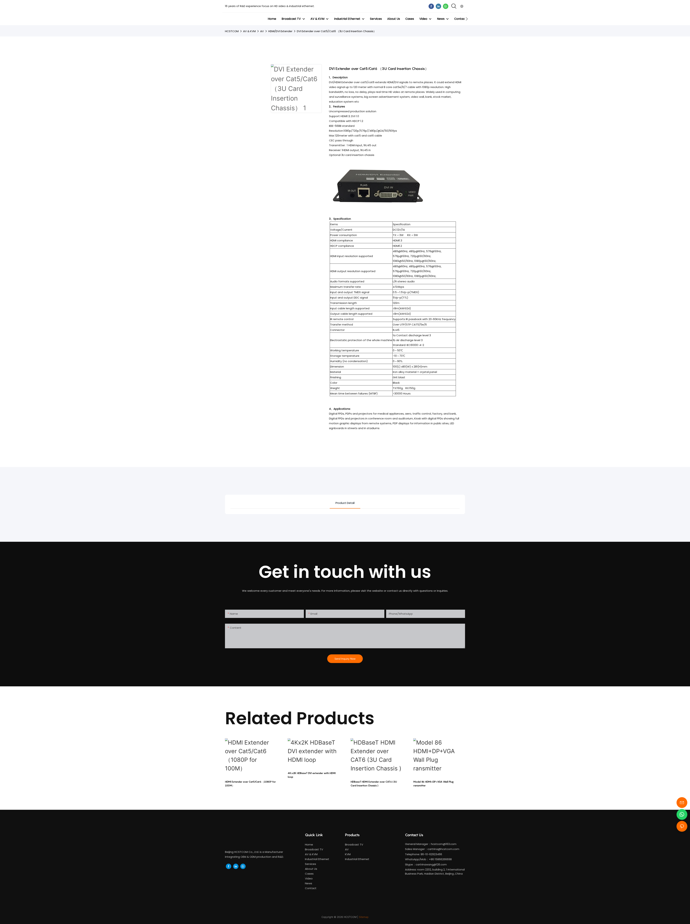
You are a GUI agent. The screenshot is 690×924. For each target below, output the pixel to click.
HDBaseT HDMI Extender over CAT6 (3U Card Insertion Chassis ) (374, 783)
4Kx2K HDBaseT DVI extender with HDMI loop (312, 774)
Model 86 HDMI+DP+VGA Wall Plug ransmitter (433, 783)
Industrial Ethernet (357, 859)
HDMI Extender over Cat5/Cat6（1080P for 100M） (250, 783)
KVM (348, 854)
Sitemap (364, 916)
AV (262, 31)
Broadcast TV (354, 844)
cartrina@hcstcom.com (443, 849)
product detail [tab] (345, 503)
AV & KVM (249, 31)
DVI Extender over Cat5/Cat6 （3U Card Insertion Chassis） (336, 31)
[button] (467, 18)
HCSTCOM (232, 31)
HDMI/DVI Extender (280, 31)
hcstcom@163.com (443, 844)
